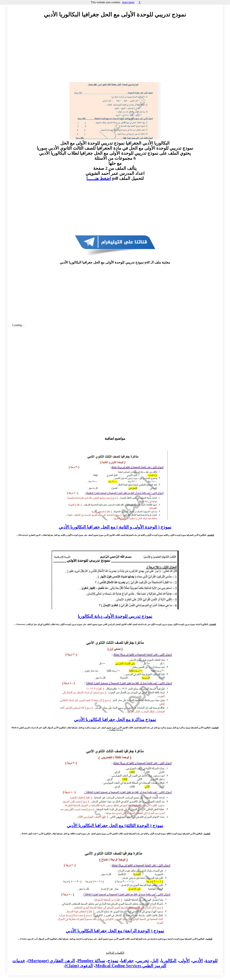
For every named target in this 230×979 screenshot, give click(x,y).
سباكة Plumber (91, 960)
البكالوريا (168, 960)
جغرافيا (127, 960)
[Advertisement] (115, 53)
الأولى (184, 960)
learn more (128, 2)
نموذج (113, 960)
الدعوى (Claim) (79, 965)
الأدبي (197, 960)
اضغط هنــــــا (98, 178)
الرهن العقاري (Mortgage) (51, 960)
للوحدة (211, 960)
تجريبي (142, 960)
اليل (154, 960)
